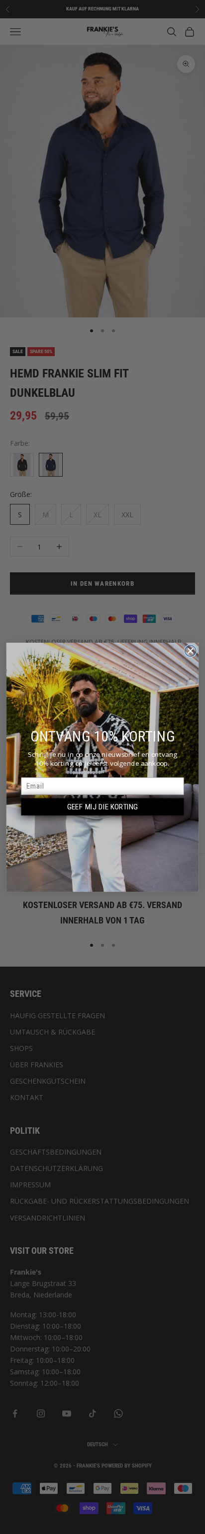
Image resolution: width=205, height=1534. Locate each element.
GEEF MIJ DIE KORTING (102, 806)
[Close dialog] (190, 651)
